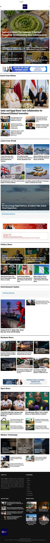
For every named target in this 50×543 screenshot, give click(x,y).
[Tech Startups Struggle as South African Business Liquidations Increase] (25, 365)
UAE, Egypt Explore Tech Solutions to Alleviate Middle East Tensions (16, 119)
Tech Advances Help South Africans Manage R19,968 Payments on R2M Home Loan (40, 371)
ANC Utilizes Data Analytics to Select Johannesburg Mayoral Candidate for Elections (36, 260)
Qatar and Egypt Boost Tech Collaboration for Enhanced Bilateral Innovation (21, 112)
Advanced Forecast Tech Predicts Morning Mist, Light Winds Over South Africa (42, 119)
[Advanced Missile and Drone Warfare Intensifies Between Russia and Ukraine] (41, 152)
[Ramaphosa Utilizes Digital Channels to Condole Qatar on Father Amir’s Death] (30, 126)
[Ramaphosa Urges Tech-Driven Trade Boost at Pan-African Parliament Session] (43, 505)
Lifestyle (28, 484)
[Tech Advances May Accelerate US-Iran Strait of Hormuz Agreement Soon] (25, 152)
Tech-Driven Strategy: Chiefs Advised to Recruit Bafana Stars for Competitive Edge (17, 421)
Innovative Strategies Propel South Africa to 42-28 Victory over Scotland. (42, 421)
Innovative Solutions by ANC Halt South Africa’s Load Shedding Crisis (37, 61)
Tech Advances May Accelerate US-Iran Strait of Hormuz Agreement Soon (24, 157)
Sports (28, 489)
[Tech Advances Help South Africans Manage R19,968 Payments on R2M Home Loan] (41, 365)
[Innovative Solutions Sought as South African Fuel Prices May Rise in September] (9, 348)
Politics (28, 487)
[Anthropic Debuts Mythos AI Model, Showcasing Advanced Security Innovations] (5, 465)
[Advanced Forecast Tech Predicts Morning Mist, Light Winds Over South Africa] (30, 119)
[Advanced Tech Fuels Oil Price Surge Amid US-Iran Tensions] (25, 348)
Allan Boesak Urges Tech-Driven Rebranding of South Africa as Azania (8, 278)
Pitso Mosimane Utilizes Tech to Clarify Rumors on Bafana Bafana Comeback (36, 413)
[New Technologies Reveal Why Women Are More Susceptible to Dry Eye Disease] (3, 508)
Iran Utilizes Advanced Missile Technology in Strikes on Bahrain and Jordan (37, 181)
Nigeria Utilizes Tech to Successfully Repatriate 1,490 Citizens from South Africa (41, 279)
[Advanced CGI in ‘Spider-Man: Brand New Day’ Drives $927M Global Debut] (13, 316)
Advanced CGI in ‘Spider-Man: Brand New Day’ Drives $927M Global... (12, 331)
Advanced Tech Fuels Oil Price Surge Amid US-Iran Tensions (24, 353)
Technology (29, 491)
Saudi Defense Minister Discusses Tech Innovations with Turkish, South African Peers (24, 279)
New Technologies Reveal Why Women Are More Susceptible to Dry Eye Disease (15, 508)
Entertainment (30, 495)
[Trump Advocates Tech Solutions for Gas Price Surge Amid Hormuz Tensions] (8, 153)
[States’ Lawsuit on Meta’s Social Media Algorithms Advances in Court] (30, 458)
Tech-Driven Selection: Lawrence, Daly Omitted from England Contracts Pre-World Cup (12, 414)
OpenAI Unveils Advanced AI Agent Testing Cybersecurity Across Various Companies (24, 450)
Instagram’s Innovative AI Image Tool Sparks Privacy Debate (16, 459)
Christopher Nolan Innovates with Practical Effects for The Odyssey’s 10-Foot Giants (43, 302)
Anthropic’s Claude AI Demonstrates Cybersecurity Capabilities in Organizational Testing (8, 450)
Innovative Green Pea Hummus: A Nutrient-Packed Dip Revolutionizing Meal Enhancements (24, 33)
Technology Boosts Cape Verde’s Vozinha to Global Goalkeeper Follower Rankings (42, 427)
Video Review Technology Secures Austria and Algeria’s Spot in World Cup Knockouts (17, 427)
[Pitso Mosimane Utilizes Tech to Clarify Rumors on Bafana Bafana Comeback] (37, 403)
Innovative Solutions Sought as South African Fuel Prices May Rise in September (12, 60)
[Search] (49, 6)
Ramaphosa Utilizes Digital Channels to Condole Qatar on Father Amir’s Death (42, 126)
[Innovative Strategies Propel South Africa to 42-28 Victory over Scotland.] (30, 421)
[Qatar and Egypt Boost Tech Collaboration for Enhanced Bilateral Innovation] (25, 97)
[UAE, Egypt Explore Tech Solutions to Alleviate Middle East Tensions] (5, 119)
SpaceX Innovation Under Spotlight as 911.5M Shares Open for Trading (8, 366)
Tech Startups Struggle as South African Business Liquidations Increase (24, 371)
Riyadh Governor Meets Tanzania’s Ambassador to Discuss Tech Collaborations (17, 126)
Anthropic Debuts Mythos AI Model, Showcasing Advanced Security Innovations (17, 465)
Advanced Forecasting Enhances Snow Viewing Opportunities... (31, 523)
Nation (28, 478)
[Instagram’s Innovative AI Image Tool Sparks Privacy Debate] (5, 458)
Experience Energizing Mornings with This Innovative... (43, 523)
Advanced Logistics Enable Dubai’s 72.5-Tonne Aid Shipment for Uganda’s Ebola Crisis (17, 133)
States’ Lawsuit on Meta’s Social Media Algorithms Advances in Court (41, 459)
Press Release (30, 493)
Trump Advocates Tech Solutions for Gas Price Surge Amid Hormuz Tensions (7, 158)
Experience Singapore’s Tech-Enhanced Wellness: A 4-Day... (31, 511)
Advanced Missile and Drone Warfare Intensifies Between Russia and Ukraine (41, 157)
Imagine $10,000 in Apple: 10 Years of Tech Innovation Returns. (41, 350)
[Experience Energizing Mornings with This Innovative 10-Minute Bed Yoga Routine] (43, 517)
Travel (28, 485)
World (28, 482)
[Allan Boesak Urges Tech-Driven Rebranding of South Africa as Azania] (8, 273)
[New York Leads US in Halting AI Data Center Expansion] (41, 446)
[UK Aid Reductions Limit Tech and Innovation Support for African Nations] (13, 173)
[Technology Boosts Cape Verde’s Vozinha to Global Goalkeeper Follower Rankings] (30, 427)
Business (29, 480)
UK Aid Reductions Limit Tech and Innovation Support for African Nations (13, 181)
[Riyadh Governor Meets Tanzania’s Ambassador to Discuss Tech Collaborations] (5, 126)
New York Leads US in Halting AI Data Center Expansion (40, 451)
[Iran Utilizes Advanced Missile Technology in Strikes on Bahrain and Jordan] (37, 173)
